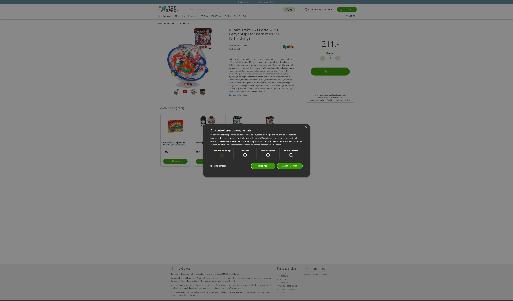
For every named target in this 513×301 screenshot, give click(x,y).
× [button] (306, 127)
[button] (218, 165)
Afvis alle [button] (263, 166)
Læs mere (276, 144)
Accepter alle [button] (289, 165)
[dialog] (256, 150)
